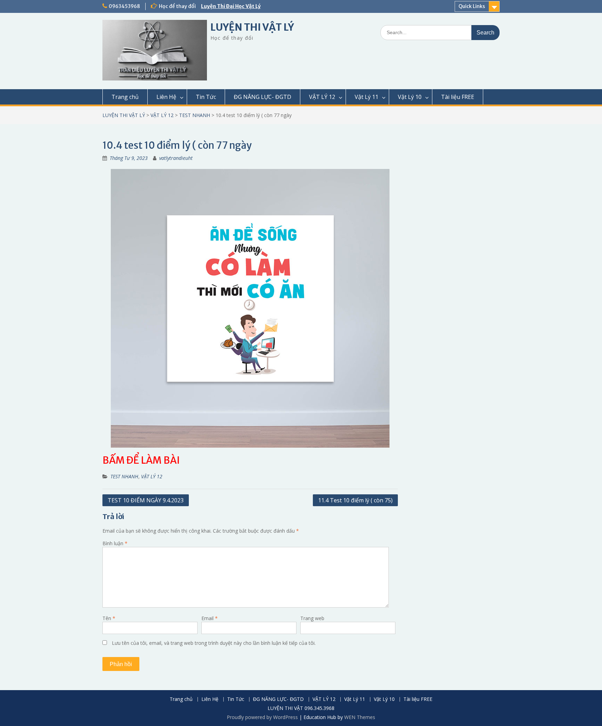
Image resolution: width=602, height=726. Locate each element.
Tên (108, 618)
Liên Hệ (166, 97)
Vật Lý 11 (366, 97)
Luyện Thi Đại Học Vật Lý (231, 6)
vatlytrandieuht (176, 158)
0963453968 (124, 6)
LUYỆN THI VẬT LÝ (252, 27)
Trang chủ (125, 97)
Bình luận (115, 543)
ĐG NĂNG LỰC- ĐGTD (262, 97)
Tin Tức (206, 97)
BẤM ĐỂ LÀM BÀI (141, 460)
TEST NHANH (194, 115)
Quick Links (471, 6)
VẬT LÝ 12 (322, 97)
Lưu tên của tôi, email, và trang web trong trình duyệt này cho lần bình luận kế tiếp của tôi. (214, 643)
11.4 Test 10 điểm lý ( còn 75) (355, 500)
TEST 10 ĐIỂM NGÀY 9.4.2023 (146, 500)
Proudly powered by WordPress (262, 717)
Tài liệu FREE (457, 97)
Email (209, 618)
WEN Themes (359, 717)
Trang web (312, 618)
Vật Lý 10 (410, 97)
